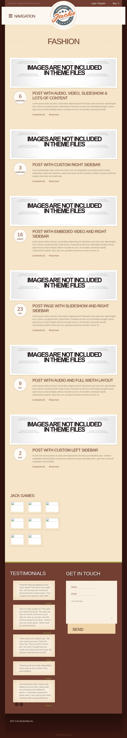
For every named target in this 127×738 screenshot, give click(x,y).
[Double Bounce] (17, 539)
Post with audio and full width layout (72, 380)
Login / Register (98, 3)
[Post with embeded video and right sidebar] (63, 211)
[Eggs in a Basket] (52, 523)
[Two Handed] (34, 507)
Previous (17, 704)
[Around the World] (34, 523)
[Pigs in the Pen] (52, 507)
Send (77, 629)
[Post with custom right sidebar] (63, 144)
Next (21, 704)
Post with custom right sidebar (66, 164)
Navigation (24, 16)
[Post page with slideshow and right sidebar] (63, 285)
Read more (54, 115)
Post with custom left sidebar (65, 450)
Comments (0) (38, 115)
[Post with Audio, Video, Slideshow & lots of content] (63, 73)
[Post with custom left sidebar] (63, 429)
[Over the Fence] (34, 539)
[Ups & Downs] (17, 507)
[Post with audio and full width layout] (63, 360)
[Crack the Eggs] (17, 523)
